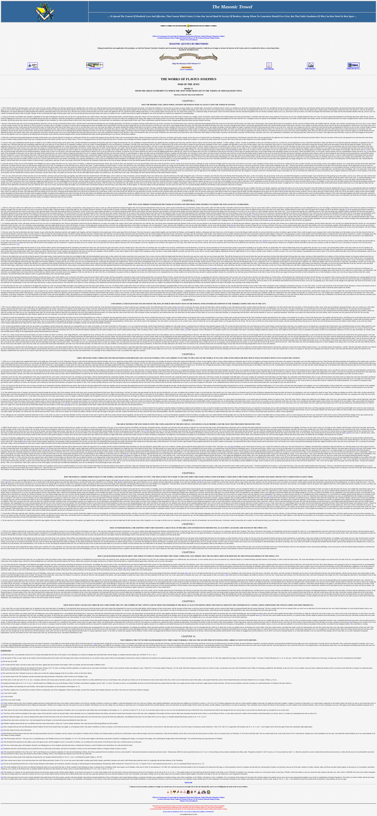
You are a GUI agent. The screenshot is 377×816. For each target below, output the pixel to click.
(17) (145, 431)
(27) (271, 496)
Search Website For (32, 69)
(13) (211, 268)
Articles (160, 38)
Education (190, 36)
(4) (285, 190)
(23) (125, 455)
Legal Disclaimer (190, 811)
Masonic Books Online (171, 38)
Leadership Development (177, 36)
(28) (124, 568)
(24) (120, 480)
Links (217, 38)
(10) (263, 241)
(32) (14, 620)
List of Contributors (186, 69)
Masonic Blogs (209, 38)
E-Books (183, 38)
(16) (65, 404)
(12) (143, 268)
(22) (357, 448)
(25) (200, 480)
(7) (253, 215)
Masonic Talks (200, 36)
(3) (178, 160)
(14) (178, 307)
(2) (368, 151)
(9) (232, 225)
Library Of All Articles (195, 38)
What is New (185, 40)
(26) (6, 482)
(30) (227, 575)
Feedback (193, 40)
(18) (347, 433)
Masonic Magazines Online (215, 36)
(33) (351, 622)
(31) (261, 615)
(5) (186, 208)
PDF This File (269, 69)
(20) (231, 446)
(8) (270, 220)
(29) (186, 573)
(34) (95, 643)
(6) (346, 209)
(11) (18, 244)
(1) (234, 151)
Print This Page (310, 68)
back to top (188, 782)
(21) (47, 448)
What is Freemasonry (160, 36)
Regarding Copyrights (205, 811)
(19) (24, 441)
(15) (186, 329)
